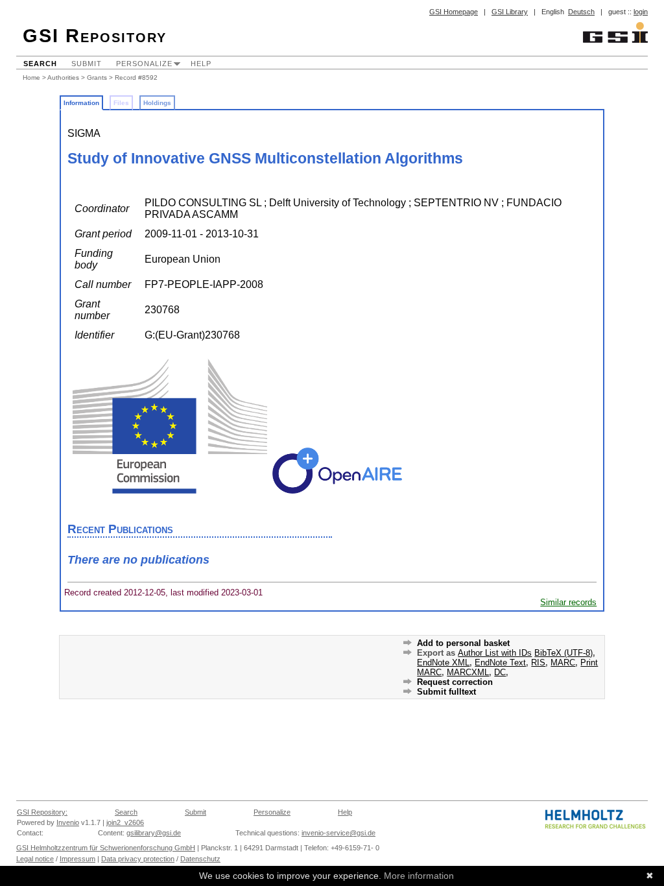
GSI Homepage (453, 12)
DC (500, 672)
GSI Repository (95, 35)
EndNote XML (443, 662)
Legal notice (35, 859)
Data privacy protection (137, 859)
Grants (97, 77)
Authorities (63, 77)
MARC (563, 662)
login (641, 12)
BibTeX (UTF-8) (563, 653)
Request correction (455, 682)
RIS (538, 662)
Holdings (157, 102)
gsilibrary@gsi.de (153, 833)
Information (81, 102)
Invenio (67, 822)
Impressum (77, 859)
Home (31, 77)
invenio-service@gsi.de (338, 833)
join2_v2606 (125, 822)
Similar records (568, 602)
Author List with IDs (495, 653)
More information (419, 875)
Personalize (144, 63)
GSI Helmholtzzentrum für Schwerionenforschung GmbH (105, 848)
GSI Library (510, 12)
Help (201, 63)
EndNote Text (500, 662)
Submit (86, 63)
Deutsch (581, 12)
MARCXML (468, 672)
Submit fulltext (446, 692)
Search (40, 63)
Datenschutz (200, 859)
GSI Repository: (42, 812)
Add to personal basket (463, 643)
